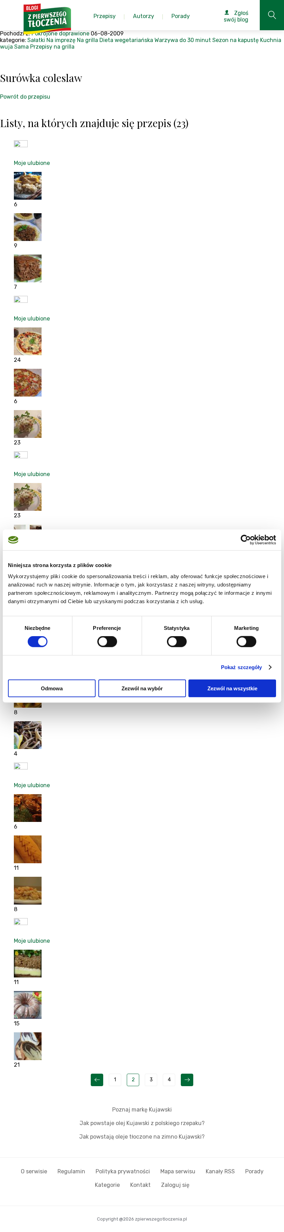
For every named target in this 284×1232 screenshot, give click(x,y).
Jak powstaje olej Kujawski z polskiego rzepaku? (142, 1123)
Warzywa (166, 40)
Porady (254, 1171)
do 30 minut (195, 40)
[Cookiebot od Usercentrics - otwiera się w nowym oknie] (245, 540)
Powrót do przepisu (25, 96)
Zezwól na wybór (142, 688)
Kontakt (140, 1185)
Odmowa (52, 688)
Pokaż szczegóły (241, 667)
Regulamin (71, 1171)
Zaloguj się (175, 1185)
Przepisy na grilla (52, 46)
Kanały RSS (220, 1171)
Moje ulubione (32, 163)
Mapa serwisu (177, 1171)
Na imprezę (61, 40)
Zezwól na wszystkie (232, 688)
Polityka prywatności (123, 1171)
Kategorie (107, 1185)
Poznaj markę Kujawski (142, 1109)
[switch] (107, 641)
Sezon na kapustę (235, 40)
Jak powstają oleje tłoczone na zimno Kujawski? (142, 1136)
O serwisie (34, 1171)
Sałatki (36, 40)
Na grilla (87, 40)
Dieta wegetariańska (126, 40)
